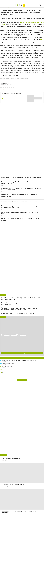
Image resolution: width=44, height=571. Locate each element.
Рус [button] (40, 5)
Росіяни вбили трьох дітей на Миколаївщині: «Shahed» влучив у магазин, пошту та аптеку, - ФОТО (21, 182)
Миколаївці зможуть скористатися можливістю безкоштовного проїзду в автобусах (20, 303)
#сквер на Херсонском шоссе (5, 80)
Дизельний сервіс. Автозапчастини (11, 458)
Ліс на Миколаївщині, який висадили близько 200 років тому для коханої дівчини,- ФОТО (21, 298)
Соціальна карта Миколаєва (13, 335)
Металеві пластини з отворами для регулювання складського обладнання (19, 511)
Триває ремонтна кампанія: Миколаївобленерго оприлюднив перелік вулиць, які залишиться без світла (20, 309)
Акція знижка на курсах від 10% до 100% (13, 485)
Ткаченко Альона (6, 83)
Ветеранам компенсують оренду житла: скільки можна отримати (19, 201)
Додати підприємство (22, 379)
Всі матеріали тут (22, 353)
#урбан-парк (18, 80)
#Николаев (13, 80)
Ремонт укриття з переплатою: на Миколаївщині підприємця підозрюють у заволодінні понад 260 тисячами (21, 206)
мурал (32, 41)
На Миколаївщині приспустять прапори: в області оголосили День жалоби (21, 177)
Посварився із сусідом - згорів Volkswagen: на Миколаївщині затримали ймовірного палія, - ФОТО (21, 189)
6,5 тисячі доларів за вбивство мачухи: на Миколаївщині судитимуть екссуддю (20, 219)
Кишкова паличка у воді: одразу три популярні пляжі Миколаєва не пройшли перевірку (19, 195)
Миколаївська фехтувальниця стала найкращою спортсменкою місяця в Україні (21, 213)
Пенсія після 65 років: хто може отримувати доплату (17, 313)
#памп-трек (23, 80)
